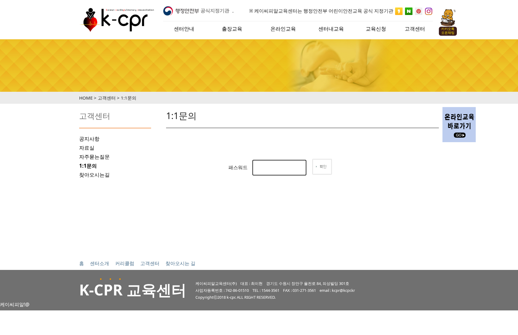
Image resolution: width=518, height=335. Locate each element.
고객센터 (149, 263)
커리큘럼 (124, 263)
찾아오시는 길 (180, 263)
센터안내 (184, 28)
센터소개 (99, 263)
